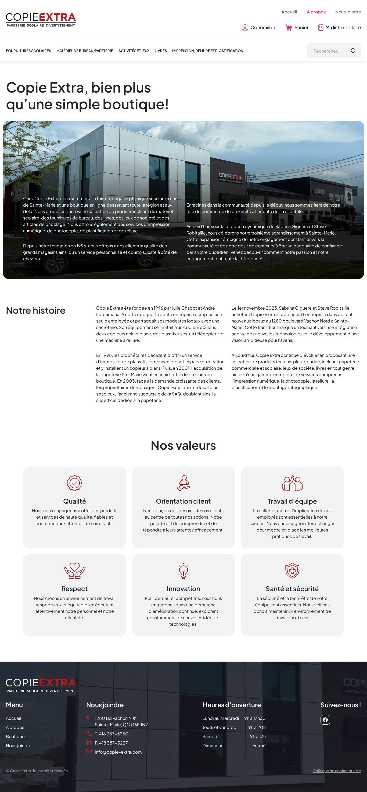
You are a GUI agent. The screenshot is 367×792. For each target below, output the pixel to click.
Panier (301, 27)
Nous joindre (348, 11)
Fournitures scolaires (28, 51)
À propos (316, 11)
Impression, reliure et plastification (207, 51)
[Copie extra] (41, 20)
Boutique (15, 736)
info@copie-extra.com (118, 752)
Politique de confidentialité (337, 770)
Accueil (289, 11)
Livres (161, 51)
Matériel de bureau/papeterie (84, 51)
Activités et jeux (133, 51)
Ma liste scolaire (343, 27)
